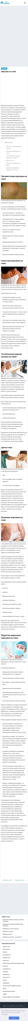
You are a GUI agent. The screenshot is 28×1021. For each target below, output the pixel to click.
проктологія (6, 977)
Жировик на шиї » (20, 880)
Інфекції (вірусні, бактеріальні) (11, 997)
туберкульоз (6, 957)
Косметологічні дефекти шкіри (12, 985)
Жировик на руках (8, 931)
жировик (4, 68)
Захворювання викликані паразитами (13, 963)
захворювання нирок (9, 991)
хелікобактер (6, 969)
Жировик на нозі (7, 934)
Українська (7, 1006)
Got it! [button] (14, 1018)
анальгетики (6, 946)
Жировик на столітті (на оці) (11, 928)
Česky (22, 1006)
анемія (5, 980)
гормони (5, 966)
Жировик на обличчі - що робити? (12, 937)
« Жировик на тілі (7, 880)
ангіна (4, 988)
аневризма (6, 983)
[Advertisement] (14, 20)
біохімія (5, 952)
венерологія (6, 974)
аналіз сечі (6, 960)
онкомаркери (7, 955)
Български (15, 1006)
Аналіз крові (6, 949)
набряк (5, 994)
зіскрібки (5, 971)
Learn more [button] (5, 1014)
